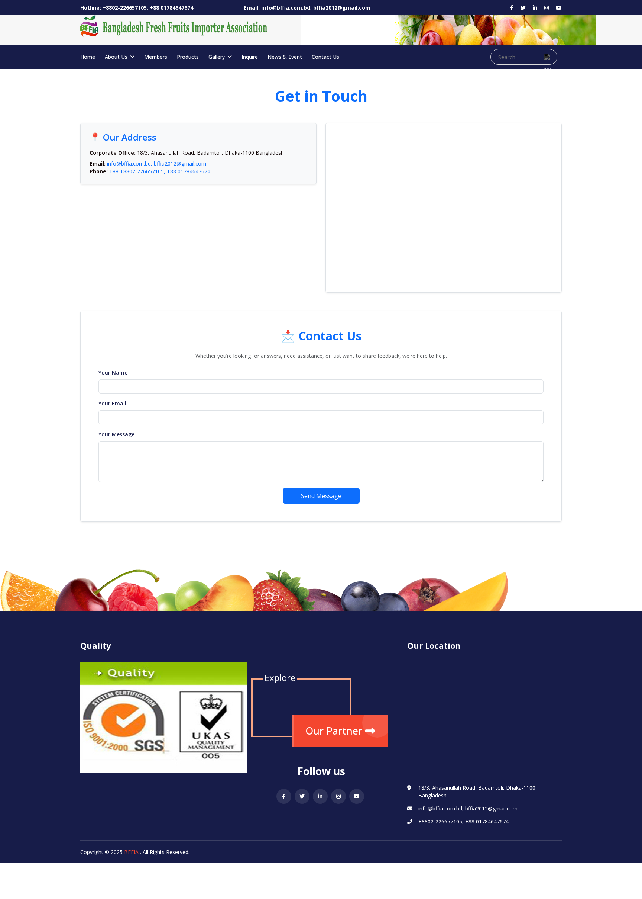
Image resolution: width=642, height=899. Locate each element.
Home (87, 56)
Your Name (112, 372)
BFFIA (131, 851)
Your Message (116, 434)
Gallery (217, 56)
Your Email (112, 403)
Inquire (249, 56)
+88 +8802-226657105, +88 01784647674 (159, 171)
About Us (117, 56)
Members (155, 56)
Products (188, 56)
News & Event (285, 56)
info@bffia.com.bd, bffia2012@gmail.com (156, 163)
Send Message (321, 496)
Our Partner (333, 731)
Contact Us (325, 56)
